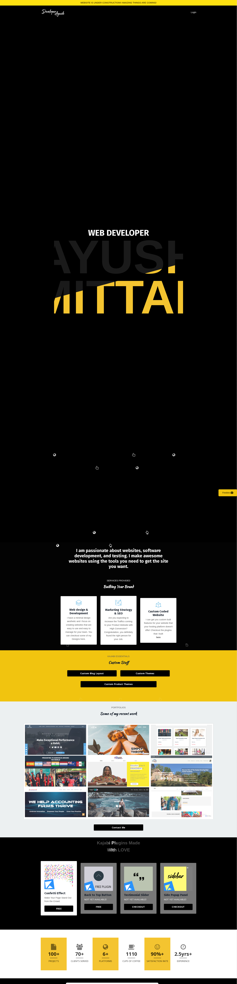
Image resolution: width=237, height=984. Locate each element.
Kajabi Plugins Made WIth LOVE (118, 846)
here (158, 637)
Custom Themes (145, 673)
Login (193, 12)
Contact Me (118, 827)
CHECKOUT (138, 906)
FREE (59, 908)
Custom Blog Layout (92, 673)
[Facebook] (114, 526)
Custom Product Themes (118, 684)
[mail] (122, 526)
